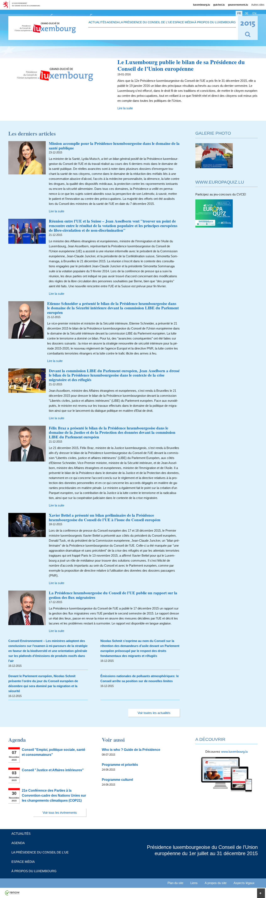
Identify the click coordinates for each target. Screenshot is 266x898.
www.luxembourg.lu (234, 751)
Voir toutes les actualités (154, 713)
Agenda (113, 22)
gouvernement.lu (238, 4)
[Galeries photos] (214, 167)
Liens (194, 883)
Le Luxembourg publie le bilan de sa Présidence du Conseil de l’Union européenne (181, 65)
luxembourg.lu (201, 4)
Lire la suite (125, 108)
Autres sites (257, 4)
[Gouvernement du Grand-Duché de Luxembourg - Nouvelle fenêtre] (23, 5)
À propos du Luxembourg (215, 22)
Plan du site (175, 883)
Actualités (97, 22)
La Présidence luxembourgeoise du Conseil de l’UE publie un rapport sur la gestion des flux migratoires (113, 595)
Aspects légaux (244, 883)
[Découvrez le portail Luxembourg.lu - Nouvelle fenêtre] (226, 792)
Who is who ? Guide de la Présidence (131, 749)
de (247, 13)
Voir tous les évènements (60, 812)
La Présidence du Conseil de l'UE (145, 22)
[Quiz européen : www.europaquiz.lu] (214, 226)
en (254, 13)
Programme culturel (117, 779)
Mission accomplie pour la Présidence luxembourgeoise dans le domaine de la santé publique (114, 146)
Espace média (183, 22)
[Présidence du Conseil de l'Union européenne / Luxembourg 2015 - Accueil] (45, 31)
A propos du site (216, 883)
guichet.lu (219, 4)
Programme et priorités (120, 764)
